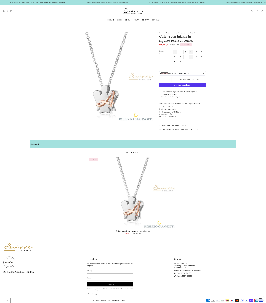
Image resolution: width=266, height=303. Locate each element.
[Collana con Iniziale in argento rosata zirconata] (133, 192)
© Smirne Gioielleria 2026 (101, 301)
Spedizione (35, 143)
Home (161, 33)
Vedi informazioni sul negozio (170, 97)
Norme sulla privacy (121, 288)
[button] (119, 20)
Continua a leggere (167, 117)
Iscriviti (110, 284)
